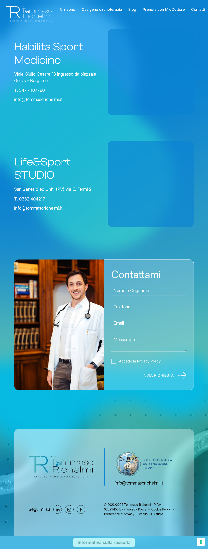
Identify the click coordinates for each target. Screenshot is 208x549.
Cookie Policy (161, 509)
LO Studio (156, 514)
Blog (132, 9)
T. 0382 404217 (29, 199)
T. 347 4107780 (29, 90)
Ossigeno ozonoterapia (102, 9)
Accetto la (140, 361)
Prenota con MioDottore (164, 9)
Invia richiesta (158, 375)
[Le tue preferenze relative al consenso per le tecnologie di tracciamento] (201, 542)
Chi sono (67, 9)
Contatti (198, 9)
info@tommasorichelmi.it (38, 99)
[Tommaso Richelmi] (29, 14)
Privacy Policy (149, 361)
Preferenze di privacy (119, 514)
